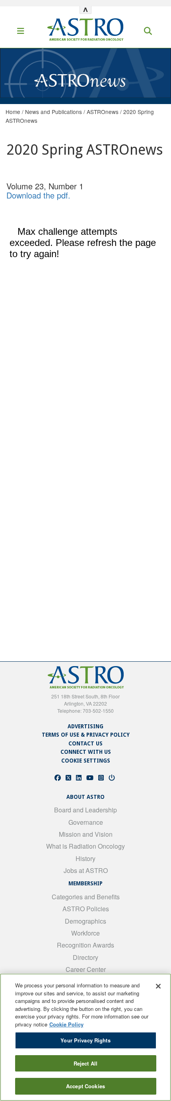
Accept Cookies (85, 1086)
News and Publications (53, 112)
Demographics (85, 921)
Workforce (85, 933)
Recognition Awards (85, 945)
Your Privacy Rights (85, 1040)
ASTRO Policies (85, 908)
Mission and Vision (86, 834)
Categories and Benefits (86, 896)
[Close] (158, 986)
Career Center (86, 969)
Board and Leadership (85, 809)
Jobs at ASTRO (86, 870)
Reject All (85, 1063)
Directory (85, 957)
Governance (85, 822)
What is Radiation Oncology (85, 846)
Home (13, 112)
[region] (85, 1037)
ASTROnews (103, 112)
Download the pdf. (38, 195)
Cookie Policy (66, 1024)
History (85, 858)
